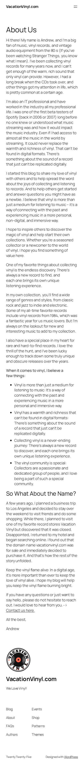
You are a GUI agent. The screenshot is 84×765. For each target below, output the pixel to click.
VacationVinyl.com (22, 6)
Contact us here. (20, 610)
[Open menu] (75, 6)
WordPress (71, 757)
